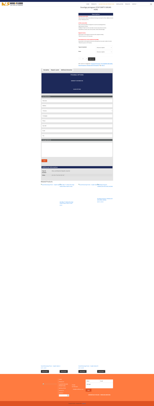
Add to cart (91, 59)
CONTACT (61, 393)
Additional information (66, 70)
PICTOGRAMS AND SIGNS (106, 63)
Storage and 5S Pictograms (93, 65)
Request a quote (55, 70)
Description (46, 70)
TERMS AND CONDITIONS (105, 394)
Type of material (82, 47)
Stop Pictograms (82, 65)
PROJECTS (61, 390)
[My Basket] (114, 1)
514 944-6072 (75, 386)
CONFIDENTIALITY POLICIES (93, 394)
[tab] (46, 69)
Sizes (79, 51)
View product (45, 371)
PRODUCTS (61, 381)
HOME (60, 379)
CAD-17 (103, 65)
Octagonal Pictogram (95, 63)
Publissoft (84, 403)
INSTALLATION (62, 388)
